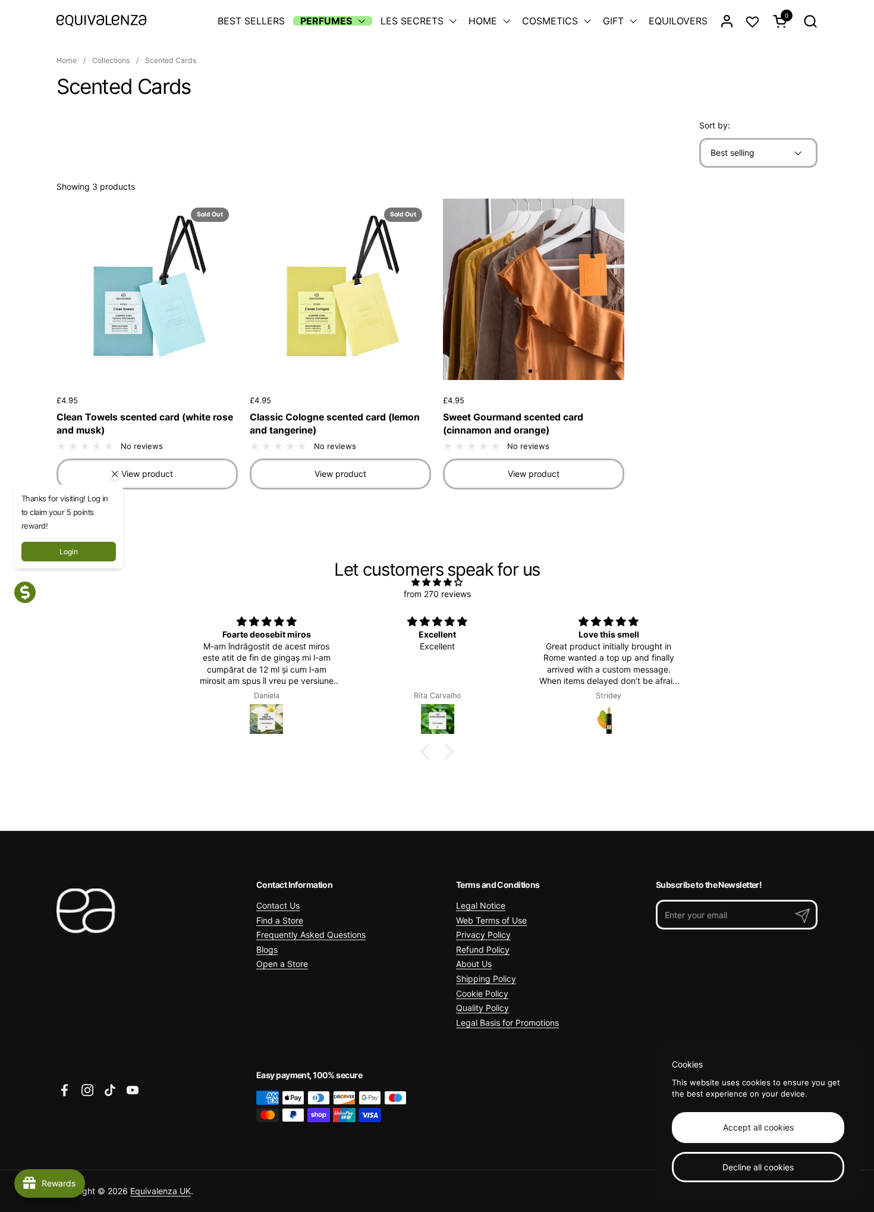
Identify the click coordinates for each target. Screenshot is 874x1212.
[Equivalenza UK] (101, 21)
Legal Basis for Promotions (507, 1023)
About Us (474, 964)
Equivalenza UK (160, 1191)
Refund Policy (483, 949)
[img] (437, 582)
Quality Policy (482, 1008)
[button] (810, 21)
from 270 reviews (437, 594)
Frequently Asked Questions (311, 935)
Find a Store (279, 920)
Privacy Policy (483, 935)
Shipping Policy (486, 979)
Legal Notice (480, 905)
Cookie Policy (482, 993)
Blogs (267, 949)
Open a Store (282, 964)
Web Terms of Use (491, 920)
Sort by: (714, 125)
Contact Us (278, 905)
